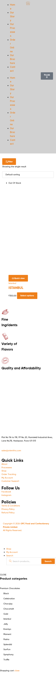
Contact (12, 69)
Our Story (12, 16)
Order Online (12, 45)
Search (48, 561)
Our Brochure (12, 59)
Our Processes (12, 30)
